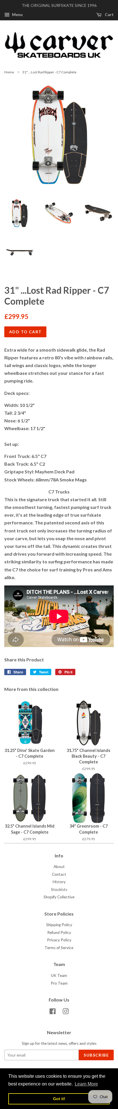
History (59, 881)
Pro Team (59, 983)
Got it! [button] (59, 1098)
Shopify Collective (59, 897)
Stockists (59, 889)
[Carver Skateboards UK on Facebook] (52, 1012)
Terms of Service (59, 947)
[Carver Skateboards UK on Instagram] (65, 1012)
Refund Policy (59, 932)
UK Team (59, 975)
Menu (17, 14)
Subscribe (96, 1055)
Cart (109, 14)
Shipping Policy (59, 924)
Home (9, 72)
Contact (59, 874)
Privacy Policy (59, 940)
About (59, 866)
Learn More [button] (86, 1083)
